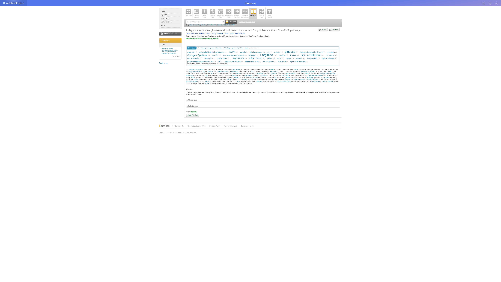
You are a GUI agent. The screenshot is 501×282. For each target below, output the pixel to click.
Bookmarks (165, 18)
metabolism (207, 58)
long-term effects (195, 71)
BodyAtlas (204, 16)
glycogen (331, 52)
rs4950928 (226, 25)
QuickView (188, 15)
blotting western (256, 52)
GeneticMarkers (237, 16)
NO (212, 73)
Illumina (164, 125)
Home (163, 11)
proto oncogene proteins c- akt (200, 61)
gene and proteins (237, 48)
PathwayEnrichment (245, 16)
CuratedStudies (196, 16)
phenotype (219, 48)
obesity (288, 58)
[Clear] (223, 22)
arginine (259, 81)
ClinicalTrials (261, 16)
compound (211, 48)
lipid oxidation (330, 55)
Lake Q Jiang (211, 33)
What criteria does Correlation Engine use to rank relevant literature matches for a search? (170, 51)
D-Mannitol (273, 71)
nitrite (269, 58)
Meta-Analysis (269, 16)
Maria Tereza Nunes (237, 33)
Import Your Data (170, 33)
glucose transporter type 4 (311, 52)
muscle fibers (222, 58)
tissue (247, 48)
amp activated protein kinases (212, 52)
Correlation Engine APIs (196, 126)
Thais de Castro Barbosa (195, 33)
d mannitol (277, 52)
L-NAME (330, 71)
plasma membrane (328, 58)
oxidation (299, 58)
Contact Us (179, 126)
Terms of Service (230, 126)
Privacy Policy (214, 126)
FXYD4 (232, 25)
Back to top (163, 63)
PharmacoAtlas (220, 16)
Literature (165, 40)
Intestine (203, 25)
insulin (215, 55)
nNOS (279, 58)
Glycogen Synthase (197, 55)
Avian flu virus (211, 25)
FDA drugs (227, 48)
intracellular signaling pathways (233, 55)
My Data (164, 15)
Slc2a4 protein (268, 62)
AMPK (232, 52)
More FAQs (176, 56)
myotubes (238, 58)
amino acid (190, 52)
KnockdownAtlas (228, 16)
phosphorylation (312, 58)
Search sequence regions (247, 22)
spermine (282, 61)
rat (219, 61)
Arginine (200, 69)
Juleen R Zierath (223, 33)
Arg (203, 71)
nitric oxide (255, 58)
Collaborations (166, 22)
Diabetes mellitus (195, 25)
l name (282, 55)
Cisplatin (219, 25)
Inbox (163, 26)
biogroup (203, 48)
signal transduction (233, 61)
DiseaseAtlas (212, 16)
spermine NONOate (308, 71)
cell (268, 52)
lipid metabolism (311, 55)
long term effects (193, 58)
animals (243, 52)
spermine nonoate (297, 61)
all (198, 48)
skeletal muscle (251, 61)
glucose (290, 51)
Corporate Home (247, 126)
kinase (252, 55)
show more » (254, 48)
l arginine (266, 55)
